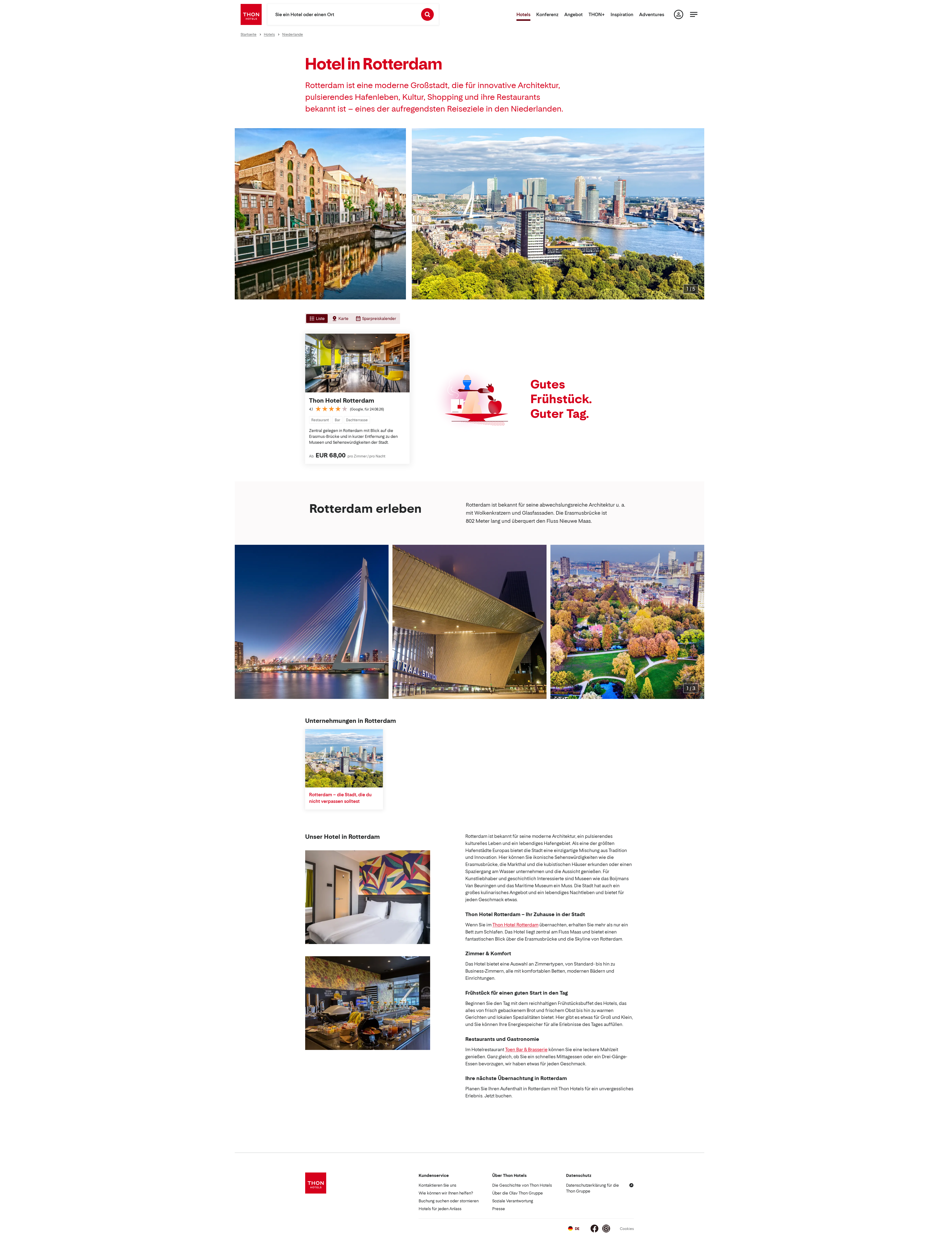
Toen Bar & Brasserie (526, 1049)
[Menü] (693, 14)
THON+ (597, 14)
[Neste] (698, 213)
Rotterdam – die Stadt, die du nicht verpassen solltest (340, 798)
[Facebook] (594, 1228)
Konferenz (547, 14)
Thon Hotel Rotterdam (341, 400)
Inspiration (622, 14)
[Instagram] (606, 1228)
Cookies (627, 1229)
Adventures (651, 14)
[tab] (316, 318)
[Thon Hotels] (251, 14)
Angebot (573, 14)
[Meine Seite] (678, 14)
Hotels (523, 14)
